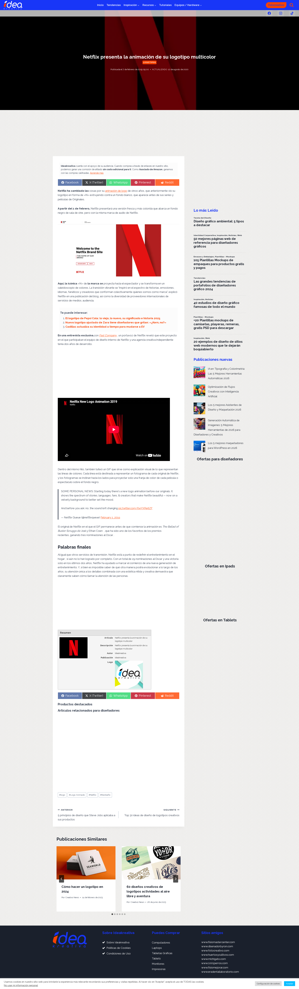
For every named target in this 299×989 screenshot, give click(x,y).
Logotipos (149, 62)
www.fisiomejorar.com (214, 967)
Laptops (157, 947)
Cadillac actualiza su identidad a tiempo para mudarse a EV (105, 326)
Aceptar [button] (289, 983)
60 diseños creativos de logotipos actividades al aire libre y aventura (148, 891)
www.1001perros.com (214, 963)
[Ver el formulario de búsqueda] (291, 5)
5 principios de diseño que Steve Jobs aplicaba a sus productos (86, 815)
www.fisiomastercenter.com (218, 942)
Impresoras (159, 969)
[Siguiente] (175, 879)
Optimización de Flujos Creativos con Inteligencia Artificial (223, 391)
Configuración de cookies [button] (268, 983)
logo (62, 795)
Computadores (161, 942)
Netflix (92, 795)
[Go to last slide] (61, 879)
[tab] (112, 914)
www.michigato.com (213, 958)
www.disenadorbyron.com (217, 946)
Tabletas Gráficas (162, 953)
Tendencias (114, 5)
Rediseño (105, 795)
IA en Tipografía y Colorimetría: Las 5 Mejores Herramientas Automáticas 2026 (226, 373)
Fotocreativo (276, 5)
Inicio (100, 5)
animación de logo (116, 190)
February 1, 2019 (110, 517)
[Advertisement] (118, 133)
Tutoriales (165, 5)
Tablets (156, 958)
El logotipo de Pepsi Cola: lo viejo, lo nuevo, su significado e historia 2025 (112, 318)
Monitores (158, 963)
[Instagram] (281, 13)
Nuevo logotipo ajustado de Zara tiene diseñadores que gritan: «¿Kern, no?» (115, 322)
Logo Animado (77, 795)
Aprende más (97, 173)
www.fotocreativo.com (215, 950)
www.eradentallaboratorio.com (220, 971)
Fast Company (108, 335)
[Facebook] (269, 13)
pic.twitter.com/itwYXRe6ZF (135, 508)
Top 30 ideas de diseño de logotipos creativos (151, 813)
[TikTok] (292, 13)
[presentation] (86, 862)
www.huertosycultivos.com (217, 954)
